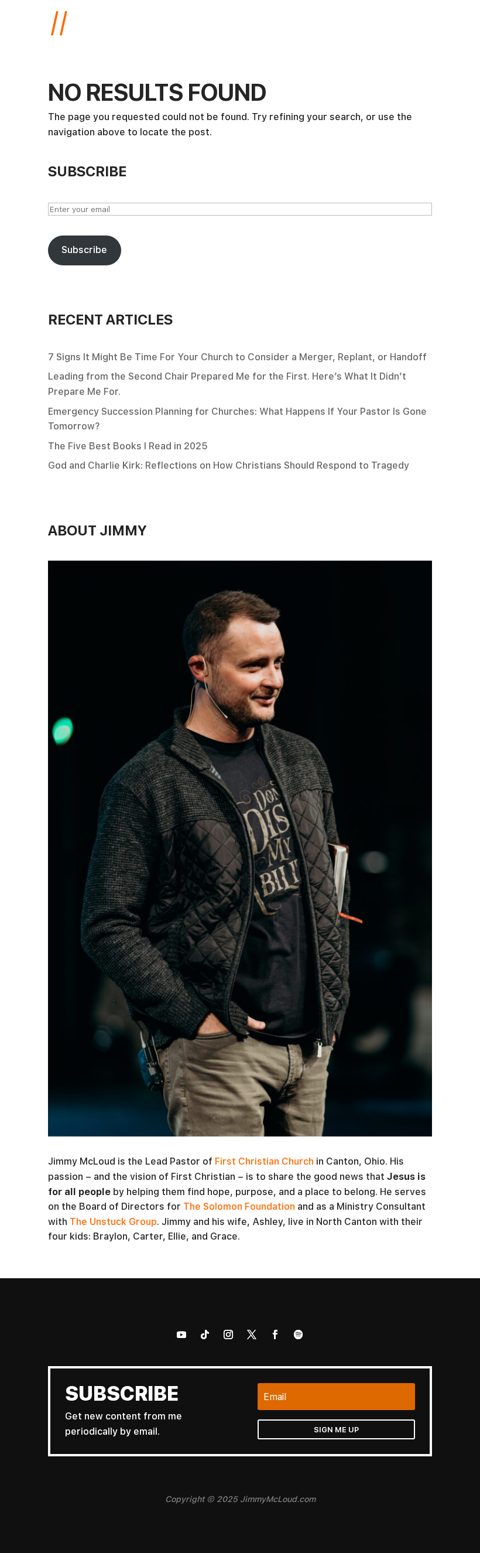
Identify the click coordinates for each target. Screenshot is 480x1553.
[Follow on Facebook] (275, 1334)
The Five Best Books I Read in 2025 (128, 446)
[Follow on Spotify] (298, 1334)
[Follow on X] (251, 1334)
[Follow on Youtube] (181, 1334)
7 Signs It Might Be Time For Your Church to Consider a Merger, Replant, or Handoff (237, 356)
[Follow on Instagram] (228, 1334)
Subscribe (84, 249)
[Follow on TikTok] (205, 1334)
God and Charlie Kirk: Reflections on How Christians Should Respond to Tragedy (228, 465)
